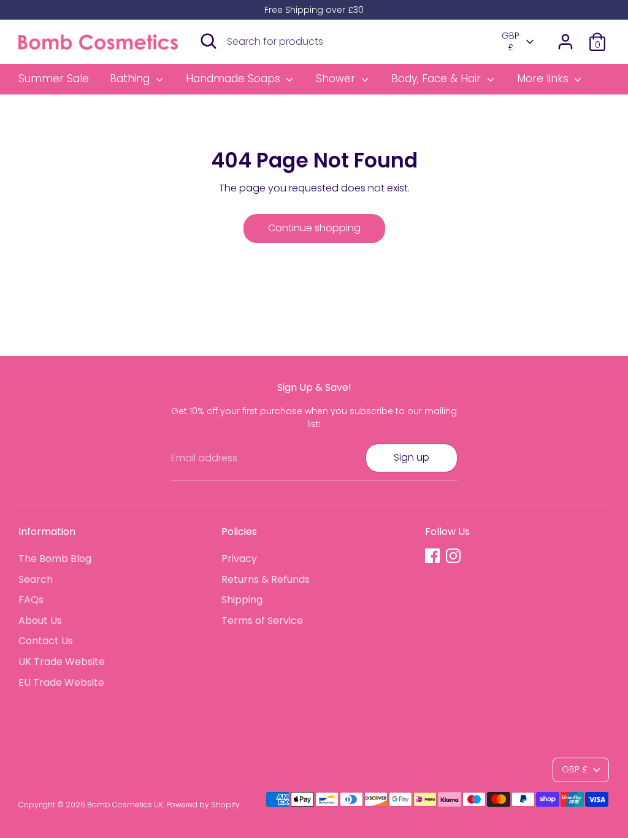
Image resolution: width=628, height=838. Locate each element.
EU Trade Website (61, 682)
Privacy (239, 559)
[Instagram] (453, 555)
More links (544, 78)
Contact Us (45, 641)
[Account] (565, 41)
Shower (337, 78)
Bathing (131, 78)
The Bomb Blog (54, 559)
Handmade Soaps (234, 78)
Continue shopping (314, 228)
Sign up (411, 457)
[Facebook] (432, 555)
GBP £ (510, 42)
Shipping (241, 600)
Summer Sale (53, 78)
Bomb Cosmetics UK (125, 804)
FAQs (31, 600)
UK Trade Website (61, 662)
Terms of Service (262, 620)
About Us (40, 620)
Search (35, 579)
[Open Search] (208, 41)
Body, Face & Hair (437, 78)
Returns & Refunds (265, 579)
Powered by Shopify (203, 804)
